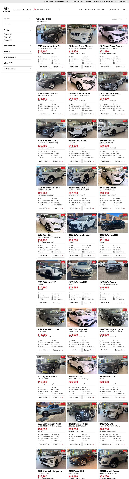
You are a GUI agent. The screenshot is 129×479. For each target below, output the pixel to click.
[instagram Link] (126, 2)
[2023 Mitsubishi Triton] (51, 128)
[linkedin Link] (124, 2)
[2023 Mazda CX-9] (82, 459)
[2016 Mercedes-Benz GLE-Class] (51, 34)
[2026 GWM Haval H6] (113, 223)
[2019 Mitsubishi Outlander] (51, 317)
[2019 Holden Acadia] (82, 128)
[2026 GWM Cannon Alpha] (51, 412)
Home (80, 9)
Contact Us (57, 67)
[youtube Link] (121, 2)
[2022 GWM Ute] (82, 364)
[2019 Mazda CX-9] (113, 364)
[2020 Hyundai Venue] (51, 364)
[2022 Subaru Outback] (51, 81)
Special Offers (112, 9)
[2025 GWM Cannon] (113, 270)
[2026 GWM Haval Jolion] (82, 223)
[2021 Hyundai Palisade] (82, 412)
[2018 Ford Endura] (113, 176)
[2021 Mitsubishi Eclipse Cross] (51, 459)
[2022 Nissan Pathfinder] (82, 81)
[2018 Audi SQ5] (51, 223)
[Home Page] (6, 9)
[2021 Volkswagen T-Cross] (51, 176)
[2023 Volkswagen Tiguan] (113, 317)
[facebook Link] (116, 2)
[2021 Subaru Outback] (82, 176)
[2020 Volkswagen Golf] (82, 317)
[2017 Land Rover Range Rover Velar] (113, 34)
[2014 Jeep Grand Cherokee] (82, 34)
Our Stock (100, 9)
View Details (43, 67)
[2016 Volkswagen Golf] (113, 81)
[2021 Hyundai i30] (113, 128)
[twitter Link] (118, 2)
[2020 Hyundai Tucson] (113, 459)
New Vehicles (89, 9)
